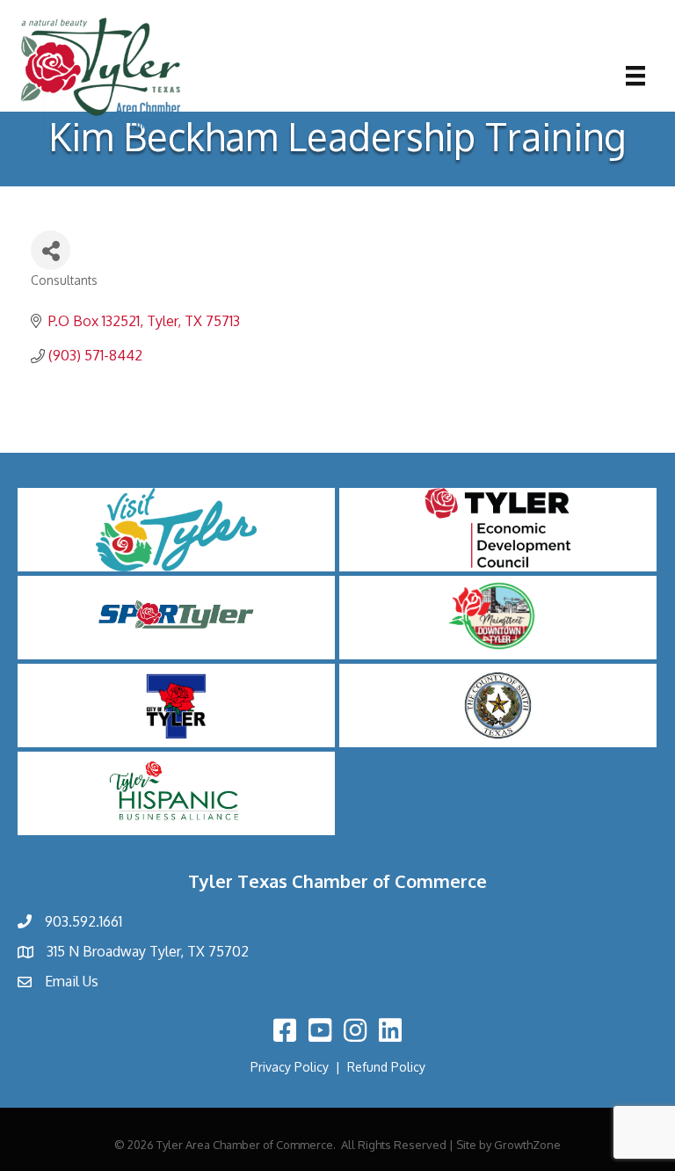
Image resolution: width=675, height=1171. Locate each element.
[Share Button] (50, 250)
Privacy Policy (289, 1066)
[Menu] (635, 76)
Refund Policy (386, 1066)
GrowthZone (527, 1145)
